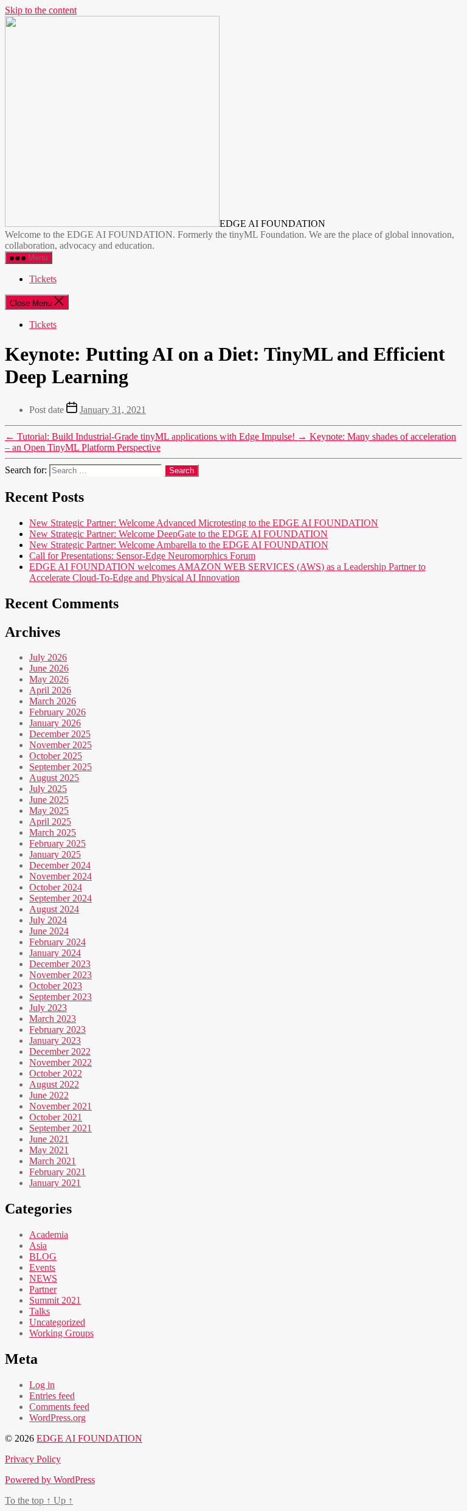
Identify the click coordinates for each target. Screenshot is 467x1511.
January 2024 (55, 953)
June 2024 (49, 931)
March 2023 (52, 1018)
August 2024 (54, 909)
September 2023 (60, 997)
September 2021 (60, 1128)
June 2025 (49, 799)
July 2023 (48, 1007)
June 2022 (49, 1095)
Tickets (43, 279)
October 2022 (55, 1073)
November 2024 (60, 876)
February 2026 (57, 712)
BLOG (43, 1256)
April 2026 (50, 690)
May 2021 (49, 1150)
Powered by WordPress (50, 1480)
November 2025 (60, 745)
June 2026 (49, 668)
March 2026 (52, 701)
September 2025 (60, 767)
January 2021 (55, 1183)
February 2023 (57, 1029)
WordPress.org (57, 1417)
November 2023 (60, 975)
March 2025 (52, 832)
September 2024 (60, 898)
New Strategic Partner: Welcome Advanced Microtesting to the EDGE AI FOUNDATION (203, 523)
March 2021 (52, 1161)
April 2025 (50, 821)
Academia (48, 1234)
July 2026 (48, 657)
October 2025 (55, 756)
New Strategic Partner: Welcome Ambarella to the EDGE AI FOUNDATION (178, 545)
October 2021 (55, 1117)
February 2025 (57, 843)
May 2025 (49, 810)
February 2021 (57, 1172)
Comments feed (59, 1407)
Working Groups (61, 1333)
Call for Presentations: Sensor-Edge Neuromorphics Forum (142, 556)
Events (42, 1267)
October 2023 (55, 986)
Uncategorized (57, 1322)
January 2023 (55, 1040)
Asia (38, 1245)
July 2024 (48, 920)
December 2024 (60, 865)
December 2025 (60, 734)
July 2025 (48, 788)
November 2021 (60, 1106)
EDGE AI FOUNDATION (89, 1438)
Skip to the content (41, 10)
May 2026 (49, 679)
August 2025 (54, 778)
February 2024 (57, 942)
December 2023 (60, 964)
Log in (42, 1385)
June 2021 (49, 1139)
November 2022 (60, 1062)
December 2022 (60, 1051)
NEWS (43, 1278)
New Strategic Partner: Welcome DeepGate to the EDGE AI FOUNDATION (178, 534)
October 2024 (55, 887)
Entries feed (52, 1396)
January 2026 (55, 723)
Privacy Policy (33, 1459)
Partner (43, 1289)
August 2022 (54, 1084)
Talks (39, 1311)
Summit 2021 (55, 1300)
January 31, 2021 (113, 410)
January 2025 (55, 854)
